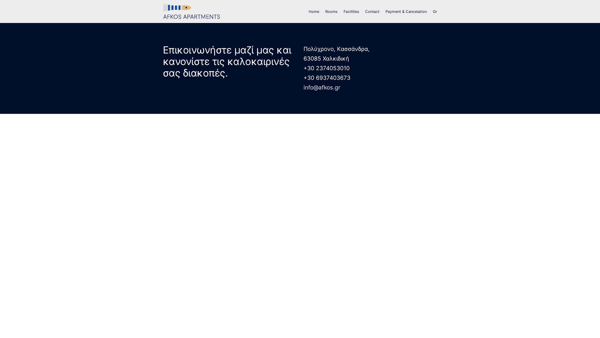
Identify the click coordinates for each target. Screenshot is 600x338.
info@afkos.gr (322, 87)
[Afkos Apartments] (194, 11)
